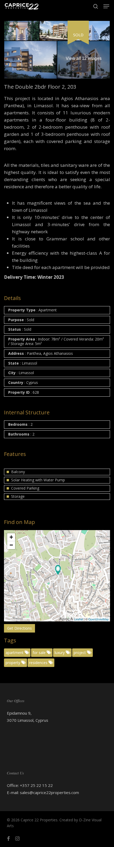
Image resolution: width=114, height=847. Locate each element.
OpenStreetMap (98, 619)
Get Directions (19, 628)
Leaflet (78, 619)
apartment (15, 652)
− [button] (11, 545)
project (80, 652)
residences (39, 662)
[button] (106, 6)
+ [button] (11, 537)
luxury (60, 652)
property (13, 662)
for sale (40, 652)
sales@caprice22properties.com (49, 792)
